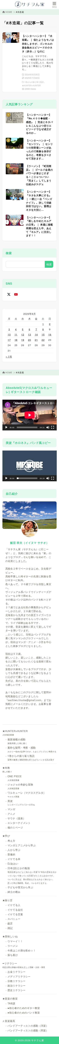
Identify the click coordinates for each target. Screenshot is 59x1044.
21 (36, 340)
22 (43, 340)
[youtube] (16, 294)
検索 (9, 253)
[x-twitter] (9, 294)
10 (9, 334)
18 (16, 340)
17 (9, 340)
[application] (29, 415)
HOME (8, 11)
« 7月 (9, 356)
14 (36, 334)
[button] (29, 466)
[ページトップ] (53, 1038)
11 (16, 334)
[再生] (6, 427)
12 (22, 334)
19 (22, 340)
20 (29, 340)
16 (49, 334)
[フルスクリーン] (52, 427)
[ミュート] (47, 427)
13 (29, 334)
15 (43, 334)
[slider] (27, 478)
